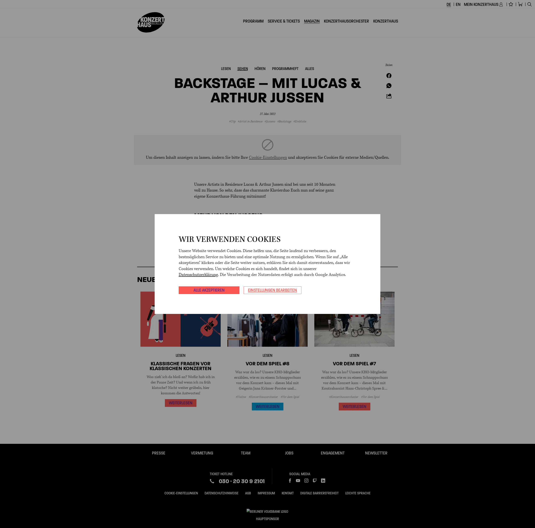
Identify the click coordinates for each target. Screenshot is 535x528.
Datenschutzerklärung (198, 275)
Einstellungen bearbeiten (272, 290)
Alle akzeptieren (209, 290)
